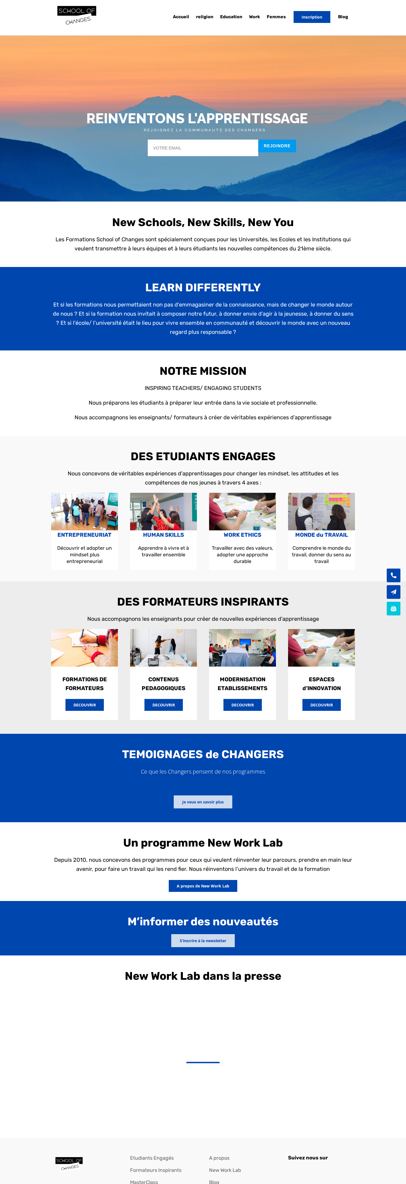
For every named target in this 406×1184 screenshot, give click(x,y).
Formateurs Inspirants (155, 1170)
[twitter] (300, 1169)
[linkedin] (330, 1169)
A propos (219, 1158)
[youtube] (320, 1169)
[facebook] (290, 1169)
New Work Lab (225, 1170)
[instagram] (310, 1169)
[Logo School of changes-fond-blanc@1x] (69, 1157)
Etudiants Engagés (152, 1158)
